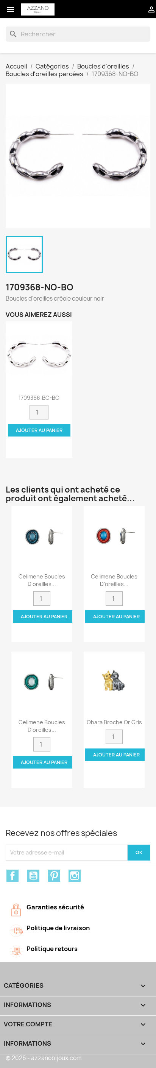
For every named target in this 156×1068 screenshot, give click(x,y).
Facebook (12, 876)
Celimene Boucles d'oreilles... (42, 580)
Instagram (75, 876)
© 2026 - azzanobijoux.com (43, 1058)
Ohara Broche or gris (114, 722)
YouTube (33, 876)
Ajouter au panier (39, 430)
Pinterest (54, 876)
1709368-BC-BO (39, 397)
